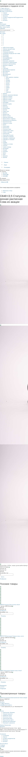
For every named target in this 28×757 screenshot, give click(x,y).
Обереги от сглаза (7, 123)
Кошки (7, 78)
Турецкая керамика (7, 714)
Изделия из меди (7, 99)
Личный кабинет (4, 743)
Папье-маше (6, 126)
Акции (5, 165)
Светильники (6, 133)
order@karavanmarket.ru (6, 705)
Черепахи (8, 92)
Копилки (5, 110)
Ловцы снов (6, 111)
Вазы (4, 66)
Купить (2, 577)
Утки (7, 90)
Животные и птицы (7, 190)
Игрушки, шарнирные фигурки (10, 95)
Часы (4, 154)
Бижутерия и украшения (9, 723)
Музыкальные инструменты (9, 120)
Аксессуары (6, 56)
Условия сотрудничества (9, 17)
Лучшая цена (7, 725)
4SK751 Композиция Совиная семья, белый (11, 670)
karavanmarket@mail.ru (5, 10)
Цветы (4, 153)
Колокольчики (6, 108)
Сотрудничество (19, 17)
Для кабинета (6, 71)
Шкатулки (5, 156)
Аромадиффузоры (7, 58)
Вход (1, 22)
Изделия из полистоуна (8, 101)
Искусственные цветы (8, 720)
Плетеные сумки (7, 129)
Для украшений (7, 74)
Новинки (6, 162)
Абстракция (6, 55)
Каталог (2, 711)
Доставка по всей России (6, 11)
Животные (5, 75)
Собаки (8, 87)
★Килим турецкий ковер (9, 49)
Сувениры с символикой (9, 138)
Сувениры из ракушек (8, 136)
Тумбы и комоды (7, 147)
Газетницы (5, 68)
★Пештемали (6, 50)
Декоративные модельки (9, 69)
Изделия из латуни (7, 98)
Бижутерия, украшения (8, 61)
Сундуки (5, 142)
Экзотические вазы (7, 718)
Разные (8, 84)
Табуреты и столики (8, 144)
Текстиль (5, 145)
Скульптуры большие (8, 135)
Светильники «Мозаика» (9, 712)
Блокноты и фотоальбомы (9, 63)
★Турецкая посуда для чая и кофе (11, 53)
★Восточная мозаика (8, 47)
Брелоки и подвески (8, 65)
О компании (6, 14)
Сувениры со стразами (8, 139)
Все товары (3, 33)
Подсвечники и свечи (8, 130)
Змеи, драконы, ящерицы (12, 77)
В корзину (3, 616)
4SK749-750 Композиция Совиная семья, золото (12, 636)
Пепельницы (6, 127)
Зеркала (5, 93)
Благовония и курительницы (10, 62)
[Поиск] (14, 30)
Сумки (4, 141)
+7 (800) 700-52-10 (4, 8)
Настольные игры (7, 121)
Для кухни (5, 72)
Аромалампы (6, 59)
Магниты (5, 112)
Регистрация (3, 24)
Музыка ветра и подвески (9, 118)
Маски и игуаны (7, 115)
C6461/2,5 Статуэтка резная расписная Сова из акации (13, 697)
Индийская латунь (7, 715)
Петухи (8, 83)
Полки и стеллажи (7, 132)
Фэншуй (5, 150)
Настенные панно (7, 717)
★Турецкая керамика (8, 52)
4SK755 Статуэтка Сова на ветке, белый (10, 604)
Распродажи (7, 167)
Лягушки (8, 81)
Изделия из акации (7, 96)
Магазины (5, 16)
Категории (2, 32)
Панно (4, 124)
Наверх (2, 756)
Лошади (8, 80)
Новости (5, 19)
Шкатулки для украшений (9, 721)
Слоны (8, 86)
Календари (5, 102)
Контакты (5, 20)
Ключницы (5, 107)
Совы (7, 89)
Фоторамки (5, 148)
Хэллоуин (5, 151)
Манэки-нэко (6, 114)
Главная (5, 13)
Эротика (5, 157)
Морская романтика (8, 117)
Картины (5, 105)
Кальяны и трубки (7, 104)
